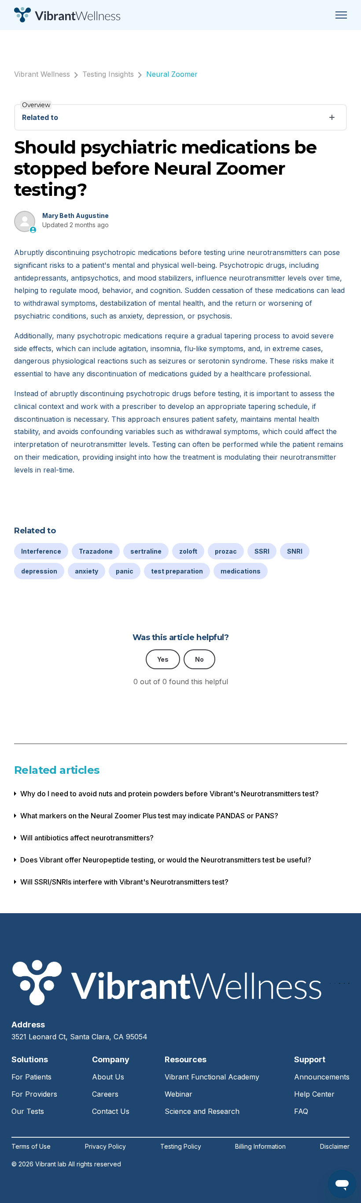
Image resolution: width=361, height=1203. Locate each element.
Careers (105, 1094)
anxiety (86, 571)
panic (124, 571)
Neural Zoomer (172, 74)
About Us (108, 1076)
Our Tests (27, 1111)
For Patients (31, 1076)
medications (241, 571)
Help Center (314, 1094)
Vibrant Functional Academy (212, 1076)
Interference (41, 551)
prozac (226, 551)
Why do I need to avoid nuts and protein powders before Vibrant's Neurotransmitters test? (169, 793)
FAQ (301, 1111)
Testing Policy (180, 1146)
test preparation (177, 571)
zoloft (188, 551)
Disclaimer (335, 1146)
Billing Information (260, 1146)
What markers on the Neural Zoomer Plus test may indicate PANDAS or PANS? (149, 815)
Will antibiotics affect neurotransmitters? (87, 837)
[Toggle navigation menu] (341, 14)
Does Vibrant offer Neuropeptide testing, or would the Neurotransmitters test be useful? (165, 859)
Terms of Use (31, 1146)
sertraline (146, 551)
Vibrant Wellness (42, 74)
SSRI (261, 551)
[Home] (67, 15)
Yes (163, 659)
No (199, 659)
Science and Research (202, 1111)
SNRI (294, 551)
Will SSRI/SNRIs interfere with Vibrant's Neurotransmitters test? (124, 881)
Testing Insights (108, 74)
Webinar (178, 1094)
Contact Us (110, 1111)
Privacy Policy (105, 1146)
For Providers (34, 1094)
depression (39, 571)
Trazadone (96, 551)
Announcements (322, 1076)
